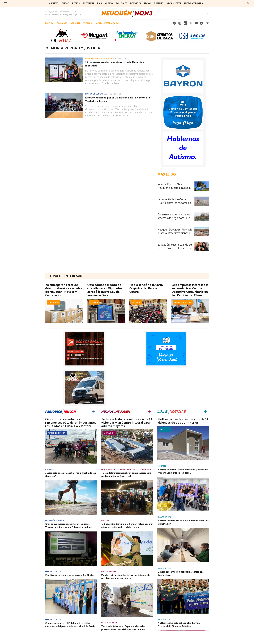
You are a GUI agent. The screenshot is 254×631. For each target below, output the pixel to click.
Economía (62, 23)
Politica (49, 23)
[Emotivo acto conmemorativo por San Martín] (71, 580)
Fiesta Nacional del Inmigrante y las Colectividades (126, 469)
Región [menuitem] (76, 3)
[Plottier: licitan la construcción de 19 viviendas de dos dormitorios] (183, 427)
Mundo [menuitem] (109, 3)
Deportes (49, 469)
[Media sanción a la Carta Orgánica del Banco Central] (148, 299)
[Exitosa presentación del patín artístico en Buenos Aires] (183, 580)
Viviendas (165, 429)
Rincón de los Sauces (96, 94)
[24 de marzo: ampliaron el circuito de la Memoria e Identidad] (64, 58)
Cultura (105, 520)
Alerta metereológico (107, 23)
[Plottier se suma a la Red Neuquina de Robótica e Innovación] (183, 529)
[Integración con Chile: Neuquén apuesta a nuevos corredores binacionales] (201, 182)
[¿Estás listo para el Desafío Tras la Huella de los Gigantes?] (71, 481)
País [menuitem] (99, 3)
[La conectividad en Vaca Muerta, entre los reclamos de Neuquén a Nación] (201, 197)
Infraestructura (183, 302)
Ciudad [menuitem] (65, 3)
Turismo (87, 23)
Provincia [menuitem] (88, 3)
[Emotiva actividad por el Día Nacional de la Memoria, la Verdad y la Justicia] (64, 94)
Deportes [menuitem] (135, 3)
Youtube (196, 24)
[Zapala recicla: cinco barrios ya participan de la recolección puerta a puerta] (127, 583)
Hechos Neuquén (109, 622)
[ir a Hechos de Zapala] (115, 411)
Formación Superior (54, 520)
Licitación (109, 433)
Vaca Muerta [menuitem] (174, 3)
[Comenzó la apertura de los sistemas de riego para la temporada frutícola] (201, 212)
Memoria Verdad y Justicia (98, 58)
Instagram (180, 24)
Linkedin (185, 24)
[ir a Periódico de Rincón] (60, 411)
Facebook (174, 24)
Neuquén (75, 23)
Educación (53, 302)
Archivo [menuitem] (53, 3)
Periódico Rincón (56, 433)
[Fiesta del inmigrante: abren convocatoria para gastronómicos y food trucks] (127, 481)
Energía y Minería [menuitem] (194, 3)
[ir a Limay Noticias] (171, 411)
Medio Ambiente (108, 571)
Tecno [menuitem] (147, 3)
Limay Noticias (164, 517)
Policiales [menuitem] (121, 3)
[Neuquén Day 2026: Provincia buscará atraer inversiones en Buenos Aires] (201, 227)
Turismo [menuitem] (159, 3)
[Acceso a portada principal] (22, 3)
